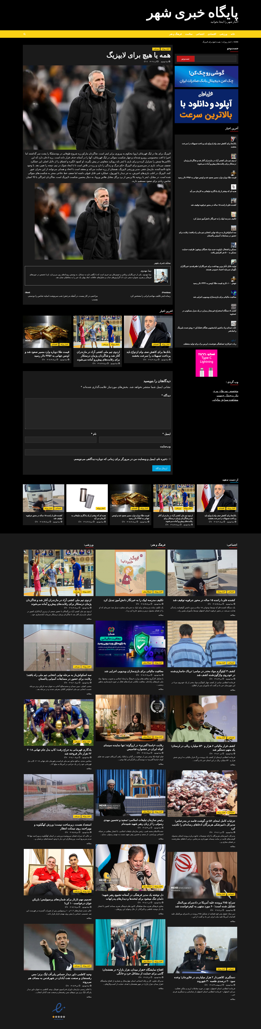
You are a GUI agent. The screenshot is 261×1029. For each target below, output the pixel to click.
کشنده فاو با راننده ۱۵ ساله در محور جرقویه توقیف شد (213, 205)
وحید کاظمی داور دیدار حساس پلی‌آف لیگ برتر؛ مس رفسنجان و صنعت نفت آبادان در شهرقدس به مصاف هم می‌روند (59, 978)
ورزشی (223, 34)
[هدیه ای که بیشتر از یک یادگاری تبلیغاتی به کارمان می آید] (87, 498)
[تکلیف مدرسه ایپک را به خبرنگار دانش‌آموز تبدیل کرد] (130, 573)
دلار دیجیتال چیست (227, 395)
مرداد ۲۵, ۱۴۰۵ (44, 522)
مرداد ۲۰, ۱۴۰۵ (73, 683)
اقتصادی (212, 34)
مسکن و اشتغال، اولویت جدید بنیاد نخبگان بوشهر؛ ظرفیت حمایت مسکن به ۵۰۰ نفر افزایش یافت (209, 251)
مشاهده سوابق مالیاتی (225, 399)
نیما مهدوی (164, 61)
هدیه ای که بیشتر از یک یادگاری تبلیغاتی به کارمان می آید (213, 191)
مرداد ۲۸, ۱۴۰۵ (102, 363)
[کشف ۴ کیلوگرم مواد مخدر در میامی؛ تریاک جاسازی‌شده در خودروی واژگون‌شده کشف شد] (202, 644)
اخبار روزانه (165, 49)
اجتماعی (200, 34)
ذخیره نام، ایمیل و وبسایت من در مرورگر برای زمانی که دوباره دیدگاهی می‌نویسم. (120, 459)
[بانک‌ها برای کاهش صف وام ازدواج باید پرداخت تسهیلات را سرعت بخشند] (148, 332)
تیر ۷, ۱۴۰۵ (218, 910)
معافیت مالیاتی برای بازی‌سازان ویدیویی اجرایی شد (214, 297)
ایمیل (166, 433)
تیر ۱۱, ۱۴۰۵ (218, 832)
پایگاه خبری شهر (192, 13)
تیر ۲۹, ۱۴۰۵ (74, 986)
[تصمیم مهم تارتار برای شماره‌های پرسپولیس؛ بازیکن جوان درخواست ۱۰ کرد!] (59, 872)
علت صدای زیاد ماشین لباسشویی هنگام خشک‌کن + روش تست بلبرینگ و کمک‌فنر (206, 329)
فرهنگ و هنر (175, 34)
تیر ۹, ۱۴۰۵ (146, 977)
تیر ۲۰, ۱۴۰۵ (218, 754)
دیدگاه (166, 395)
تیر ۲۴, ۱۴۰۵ (218, 679)
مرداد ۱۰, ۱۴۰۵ (73, 757)
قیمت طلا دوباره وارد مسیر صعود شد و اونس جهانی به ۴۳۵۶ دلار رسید (207, 177)
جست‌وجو (232, 48)
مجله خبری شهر (162, 262)
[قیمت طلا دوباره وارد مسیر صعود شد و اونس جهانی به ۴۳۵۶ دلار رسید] (47, 332)
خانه (233, 34)
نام (93, 433)
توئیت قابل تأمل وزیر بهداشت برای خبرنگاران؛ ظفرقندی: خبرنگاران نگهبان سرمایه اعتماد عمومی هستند (208, 268)
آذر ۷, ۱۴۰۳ (153, 61)
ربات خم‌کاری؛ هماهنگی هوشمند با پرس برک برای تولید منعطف (209, 344)
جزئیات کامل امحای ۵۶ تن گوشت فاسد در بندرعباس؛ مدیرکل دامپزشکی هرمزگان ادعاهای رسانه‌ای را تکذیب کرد (203, 824)
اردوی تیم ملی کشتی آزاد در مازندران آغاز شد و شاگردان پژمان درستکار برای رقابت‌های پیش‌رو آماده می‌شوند (98, 355)
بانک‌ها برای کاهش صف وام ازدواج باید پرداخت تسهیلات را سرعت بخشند (209, 145)
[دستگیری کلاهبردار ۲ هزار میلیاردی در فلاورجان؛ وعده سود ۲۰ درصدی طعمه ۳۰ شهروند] (202, 950)
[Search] (24, 34)
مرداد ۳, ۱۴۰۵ (74, 907)
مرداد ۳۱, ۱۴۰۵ (152, 360)
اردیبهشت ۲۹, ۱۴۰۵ (215, 985)
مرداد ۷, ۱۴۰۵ (146, 753)
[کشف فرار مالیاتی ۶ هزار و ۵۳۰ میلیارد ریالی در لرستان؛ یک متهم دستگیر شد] (202, 718)
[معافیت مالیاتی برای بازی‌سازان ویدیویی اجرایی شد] (130, 644)
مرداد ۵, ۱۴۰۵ (74, 832)
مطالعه (232, 615)
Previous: (150, 294)
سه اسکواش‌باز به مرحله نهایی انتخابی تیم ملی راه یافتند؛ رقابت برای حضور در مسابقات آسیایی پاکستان (207, 234)
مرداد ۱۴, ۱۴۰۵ (145, 675)
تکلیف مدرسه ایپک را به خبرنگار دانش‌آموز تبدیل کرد (214, 218)
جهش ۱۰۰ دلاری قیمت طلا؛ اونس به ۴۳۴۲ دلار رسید (214, 283)
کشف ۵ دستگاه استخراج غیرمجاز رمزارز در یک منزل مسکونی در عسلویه (209, 312)
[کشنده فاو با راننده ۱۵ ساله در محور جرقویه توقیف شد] (43, 498)
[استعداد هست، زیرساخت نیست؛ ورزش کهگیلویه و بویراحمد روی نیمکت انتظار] (59, 797)
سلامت (188, 34)
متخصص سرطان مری (225, 391)
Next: (61, 296)
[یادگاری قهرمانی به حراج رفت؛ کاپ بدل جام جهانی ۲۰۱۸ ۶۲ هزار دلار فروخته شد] (59, 722)
